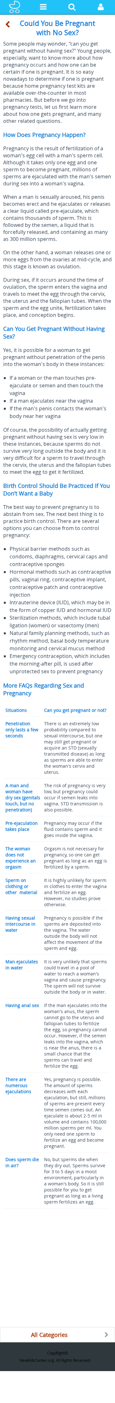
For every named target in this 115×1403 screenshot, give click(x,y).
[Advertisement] (57, 1269)
